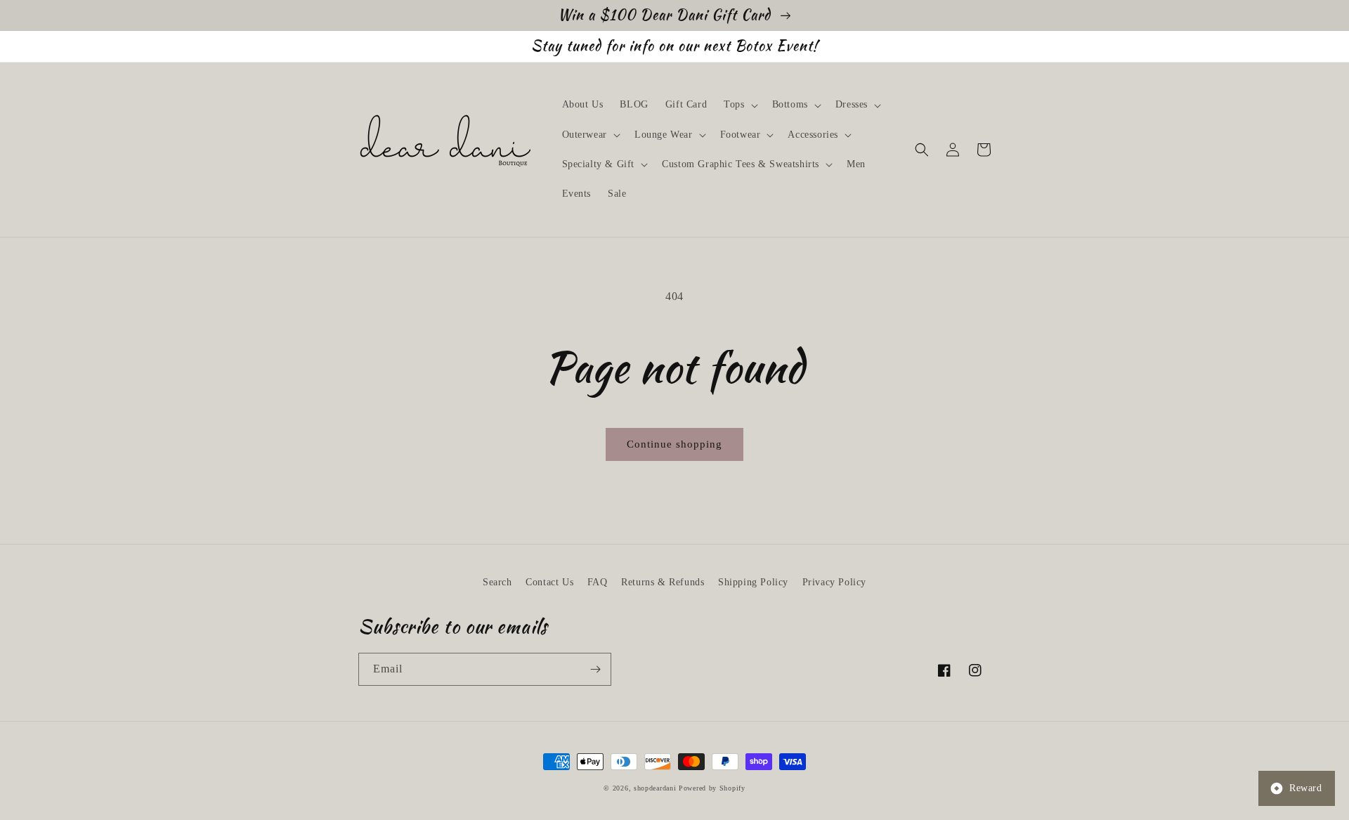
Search (497, 582)
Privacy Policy (834, 582)
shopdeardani (655, 788)
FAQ (597, 582)
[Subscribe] (595, 669)
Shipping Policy (753, 582)
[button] (739, 104)
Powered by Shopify (712, 788)
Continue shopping (674, 444)
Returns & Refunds (662, 582)
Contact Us (549, 582)
